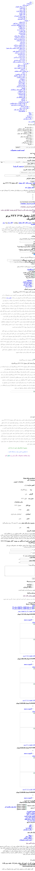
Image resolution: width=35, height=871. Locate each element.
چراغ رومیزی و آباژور (19, 57)
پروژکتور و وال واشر (19, 36)
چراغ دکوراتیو (21, 54)
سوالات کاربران (27, 285)
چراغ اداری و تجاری (20, 37)
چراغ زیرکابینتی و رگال (19, 62)
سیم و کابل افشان (20, 6)
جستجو (17, 147)
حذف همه (13, 806)
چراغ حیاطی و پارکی (19, 46)
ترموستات (22, 79)
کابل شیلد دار (21, 17)
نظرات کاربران (28, 283)
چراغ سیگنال (21, 82)
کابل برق (10, 222)
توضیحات (29, 280)
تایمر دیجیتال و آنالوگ (19, 75)
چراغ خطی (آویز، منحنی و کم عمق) (15, 48)
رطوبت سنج (22, 83)
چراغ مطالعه (21, 26)
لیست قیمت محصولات (25, 840)
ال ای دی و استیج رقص (19, 51)
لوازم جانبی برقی (23, 108)
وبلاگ (30, 114)
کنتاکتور (23, 98)
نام (33, 549)
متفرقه (23, 100)
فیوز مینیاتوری (21, 92)
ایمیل (33, 552)
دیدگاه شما (31, 565)
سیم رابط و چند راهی (19, 109)
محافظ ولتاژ (22, 111)
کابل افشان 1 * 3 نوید (29, 745)
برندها (30, 112)
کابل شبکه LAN (21, 11)
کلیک (8, 455)
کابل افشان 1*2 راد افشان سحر (26, 611)
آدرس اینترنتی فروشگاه (28, 260)
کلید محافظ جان (20, 97)
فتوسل (23, 88)
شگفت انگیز (28, 836)
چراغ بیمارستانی (20, 40)
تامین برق (8, 297)
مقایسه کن (8, 806)
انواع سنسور (22, 32)
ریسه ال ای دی (21, 29)
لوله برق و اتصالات (23, 102)
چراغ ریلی (22, 59)
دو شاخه (23, 69)
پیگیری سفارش (27, 118)
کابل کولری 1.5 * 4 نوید (29, 789)
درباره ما (29, 115)
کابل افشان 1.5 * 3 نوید (29, 700)
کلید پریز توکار (21, 65)
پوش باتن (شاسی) (20, 74)
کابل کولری (22, 12)
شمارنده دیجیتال (21, 86)
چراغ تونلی (22, 43)
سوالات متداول (28, 838)
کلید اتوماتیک (21, 94)
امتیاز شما (32, 555)
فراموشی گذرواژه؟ (18, 166)
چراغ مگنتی (22, 28)
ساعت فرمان (21, 85)
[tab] (16, 280)
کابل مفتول (22, 14)
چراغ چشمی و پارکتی (19, 45)
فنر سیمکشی (21, 91)
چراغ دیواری (22, 55)
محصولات (29, 3)
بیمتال (23, 72)
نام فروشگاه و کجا (30, 262)
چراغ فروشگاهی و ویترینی (18, 25)
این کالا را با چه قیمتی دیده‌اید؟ (27, 249)
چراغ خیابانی (21, 49)
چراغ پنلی (22, 42)
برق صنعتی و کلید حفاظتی (21, 71)
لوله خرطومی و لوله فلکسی (17, 103)
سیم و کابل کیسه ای (19, 16)
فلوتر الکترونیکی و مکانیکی (18, 89)
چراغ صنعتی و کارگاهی (19, 23)
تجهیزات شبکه (24, 106)
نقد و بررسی (28, 286)
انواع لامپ (22, 34)
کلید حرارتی (22, 95)
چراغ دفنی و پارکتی (20, 52)
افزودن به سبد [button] (28, 619)
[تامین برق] (31, 121)
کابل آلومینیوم (21, 19)
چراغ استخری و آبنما (19, 39)
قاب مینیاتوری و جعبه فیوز (18, 105)
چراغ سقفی (22, 22)
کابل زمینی (22, 9)
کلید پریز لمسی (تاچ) (19, 68)
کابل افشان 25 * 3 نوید (29, 656)
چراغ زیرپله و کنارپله (19, 60)
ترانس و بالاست (21, 77)
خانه (30, 2)
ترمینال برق (22, 80)
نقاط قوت (32, 557)
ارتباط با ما (29, 117)
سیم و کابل (25, 5)
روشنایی (26, 20)
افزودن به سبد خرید (29, 245)
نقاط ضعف (32, 560)
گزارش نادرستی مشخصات (27, 203)
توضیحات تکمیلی (27, 281)
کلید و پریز (25, 63)
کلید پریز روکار (21, 66)
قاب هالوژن (22, 31)
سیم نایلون (22, 8)
